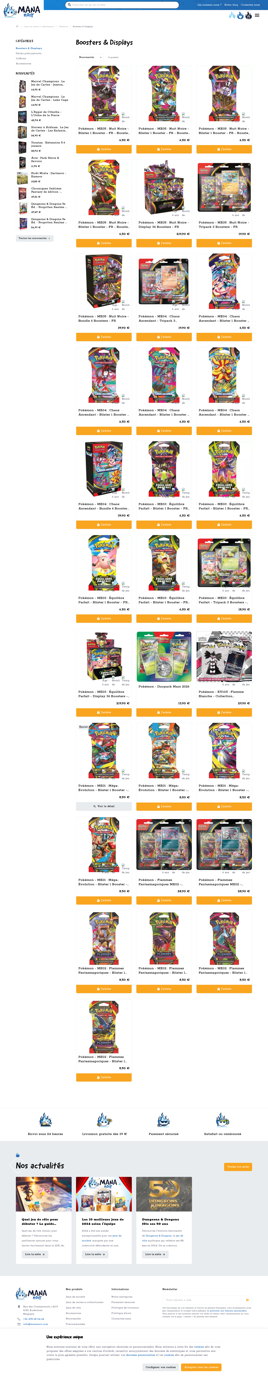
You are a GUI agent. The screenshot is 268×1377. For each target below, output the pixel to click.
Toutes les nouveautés (33, 238)
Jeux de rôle (73, 1307)
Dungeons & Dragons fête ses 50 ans (160, 1222)
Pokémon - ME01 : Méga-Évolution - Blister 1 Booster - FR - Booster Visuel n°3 (223, 788)
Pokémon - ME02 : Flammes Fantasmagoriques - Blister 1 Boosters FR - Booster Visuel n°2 (162, 970)
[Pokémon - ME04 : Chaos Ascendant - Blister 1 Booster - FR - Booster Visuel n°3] (164, 375)
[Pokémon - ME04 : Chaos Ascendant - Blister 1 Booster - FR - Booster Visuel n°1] (224, 281)
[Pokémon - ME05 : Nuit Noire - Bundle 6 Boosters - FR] (104, 281)
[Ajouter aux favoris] (127, 70)
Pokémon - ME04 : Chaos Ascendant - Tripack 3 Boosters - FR (159, 318)
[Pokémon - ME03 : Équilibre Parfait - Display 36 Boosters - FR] (104, 656)
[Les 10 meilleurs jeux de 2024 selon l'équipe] (104, 1194)
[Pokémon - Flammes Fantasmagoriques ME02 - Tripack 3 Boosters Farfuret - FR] (164, 844)
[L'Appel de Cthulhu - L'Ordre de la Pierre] (22, 117)
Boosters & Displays (29, 48)
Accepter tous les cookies (201, 1367)
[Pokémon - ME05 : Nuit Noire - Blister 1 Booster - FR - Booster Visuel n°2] (164, 93)
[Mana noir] (22, 10)
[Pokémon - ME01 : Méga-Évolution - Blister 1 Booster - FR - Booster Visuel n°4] (104, 844)
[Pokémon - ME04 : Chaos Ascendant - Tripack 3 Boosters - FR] (164, 281)
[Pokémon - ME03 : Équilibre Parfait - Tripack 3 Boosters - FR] (224, 563)
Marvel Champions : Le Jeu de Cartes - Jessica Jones (48, 85)
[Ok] (247, 1300)
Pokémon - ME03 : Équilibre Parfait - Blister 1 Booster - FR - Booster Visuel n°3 (103, 600)
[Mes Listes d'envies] (240, 15)
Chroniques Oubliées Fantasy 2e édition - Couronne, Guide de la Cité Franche (47, 193)
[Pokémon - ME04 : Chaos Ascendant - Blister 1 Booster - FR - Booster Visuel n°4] (224, 375)
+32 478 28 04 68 (33, 1319)
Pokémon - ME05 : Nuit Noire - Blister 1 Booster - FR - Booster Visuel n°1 (103, 131)
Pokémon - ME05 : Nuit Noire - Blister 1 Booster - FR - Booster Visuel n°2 (164, 131)
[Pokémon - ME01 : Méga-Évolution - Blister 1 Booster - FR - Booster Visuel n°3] (224, 750)
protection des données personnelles (228, 1311)
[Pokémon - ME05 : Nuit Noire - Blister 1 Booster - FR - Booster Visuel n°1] (104, 93)
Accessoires (23, 63)
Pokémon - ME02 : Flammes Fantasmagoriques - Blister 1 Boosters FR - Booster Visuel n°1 (102, 970)
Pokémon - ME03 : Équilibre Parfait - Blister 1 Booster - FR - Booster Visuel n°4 (163, 600)
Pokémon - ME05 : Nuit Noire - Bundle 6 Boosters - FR (103, 318)
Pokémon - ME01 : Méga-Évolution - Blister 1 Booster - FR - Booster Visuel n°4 (102, 882)
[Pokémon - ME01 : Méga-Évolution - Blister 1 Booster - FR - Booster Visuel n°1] (104, 750)
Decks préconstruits (28, 53)
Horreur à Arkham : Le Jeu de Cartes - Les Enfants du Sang (50, 131)
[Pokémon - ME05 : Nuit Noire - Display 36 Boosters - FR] (164, 187)
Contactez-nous (121, 1318)
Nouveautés (25, 73)
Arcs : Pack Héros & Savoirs (45, 159)
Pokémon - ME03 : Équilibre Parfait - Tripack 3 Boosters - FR (222, 600)
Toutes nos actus (238, 1166)
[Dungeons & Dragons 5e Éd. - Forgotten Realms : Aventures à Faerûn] (22, 208)
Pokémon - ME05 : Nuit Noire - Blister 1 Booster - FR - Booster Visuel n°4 (103, 225)
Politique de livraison (125, 1307)
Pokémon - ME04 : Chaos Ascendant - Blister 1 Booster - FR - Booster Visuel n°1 (224, 318)
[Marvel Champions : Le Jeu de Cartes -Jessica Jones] (22, 86)
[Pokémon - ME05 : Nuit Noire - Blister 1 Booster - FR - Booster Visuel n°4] (104, 187)
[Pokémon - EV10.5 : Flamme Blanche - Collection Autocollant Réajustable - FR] (224, 656)
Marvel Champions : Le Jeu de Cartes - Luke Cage (49, 98)
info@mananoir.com (35, 1324)
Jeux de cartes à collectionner (39, 26)
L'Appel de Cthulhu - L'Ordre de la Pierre (46, 113)
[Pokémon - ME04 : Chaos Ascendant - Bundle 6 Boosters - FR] (104, 469)
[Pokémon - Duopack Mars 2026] (164, 656)
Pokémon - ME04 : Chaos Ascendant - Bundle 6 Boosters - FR (103, 506)
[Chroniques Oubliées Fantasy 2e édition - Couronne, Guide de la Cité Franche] (22, 193)
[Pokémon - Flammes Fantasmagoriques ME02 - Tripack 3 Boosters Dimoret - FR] (224, 844)
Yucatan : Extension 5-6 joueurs (48, 144)
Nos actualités (40, 1166)
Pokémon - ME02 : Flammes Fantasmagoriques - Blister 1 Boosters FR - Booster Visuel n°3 (222, 970)
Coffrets (21, 58)
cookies (199, 1347)
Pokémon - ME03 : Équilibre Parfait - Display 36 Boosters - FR (103, 694)
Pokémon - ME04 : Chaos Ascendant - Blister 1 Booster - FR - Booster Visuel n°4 (224, 412)
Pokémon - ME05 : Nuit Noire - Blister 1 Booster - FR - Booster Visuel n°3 (224, 131)
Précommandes (75, 1324)
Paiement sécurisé (123, 1302)
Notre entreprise (121, 1296)
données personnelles (140, 1355)
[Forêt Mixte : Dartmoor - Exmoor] (22, 178)
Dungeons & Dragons (159, 1235)
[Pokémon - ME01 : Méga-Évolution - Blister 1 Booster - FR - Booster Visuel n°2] (164, 750)
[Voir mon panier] (248, 15)
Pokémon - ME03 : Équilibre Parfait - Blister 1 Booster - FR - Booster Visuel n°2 (223, 506)
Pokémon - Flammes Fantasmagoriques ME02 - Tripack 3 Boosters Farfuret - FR (162, 882)
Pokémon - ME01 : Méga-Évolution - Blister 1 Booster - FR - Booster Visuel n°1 (102, 788)
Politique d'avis (121, 1313)
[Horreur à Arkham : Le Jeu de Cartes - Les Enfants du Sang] (22, 132)
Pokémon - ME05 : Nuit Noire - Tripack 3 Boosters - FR (224, 225)
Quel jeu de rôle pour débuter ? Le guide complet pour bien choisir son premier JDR (43, 1222)
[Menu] (257, 15)
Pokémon (63, 26)
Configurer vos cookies (161, 1367)
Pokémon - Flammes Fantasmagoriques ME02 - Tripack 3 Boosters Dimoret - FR (222, 882)
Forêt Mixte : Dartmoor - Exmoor (48, 175)
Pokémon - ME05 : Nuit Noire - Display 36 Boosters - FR (164, 225)
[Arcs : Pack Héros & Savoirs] (22, 163)
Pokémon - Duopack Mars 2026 (164, 687)
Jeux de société (75, 1296)
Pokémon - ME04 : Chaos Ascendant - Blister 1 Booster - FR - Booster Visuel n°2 (103, 412)
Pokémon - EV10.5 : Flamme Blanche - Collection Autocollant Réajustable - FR (222, 694)
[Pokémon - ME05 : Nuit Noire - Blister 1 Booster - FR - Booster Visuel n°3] (224, 93)
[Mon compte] (232, 15)
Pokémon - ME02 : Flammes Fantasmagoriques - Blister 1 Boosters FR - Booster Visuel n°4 (102, 1059)
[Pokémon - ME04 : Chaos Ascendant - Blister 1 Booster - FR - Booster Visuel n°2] (104, 375)
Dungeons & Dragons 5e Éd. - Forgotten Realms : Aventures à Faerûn (48, 222)
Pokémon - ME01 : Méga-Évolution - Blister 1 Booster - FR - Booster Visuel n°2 (163, 788)
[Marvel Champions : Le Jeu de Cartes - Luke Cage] (22, 101)
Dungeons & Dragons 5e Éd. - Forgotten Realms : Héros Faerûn (48, 207)
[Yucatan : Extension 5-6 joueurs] (22, 147)
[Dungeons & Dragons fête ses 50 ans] (164, 1194)
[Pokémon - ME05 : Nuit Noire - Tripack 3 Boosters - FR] (224, 187)
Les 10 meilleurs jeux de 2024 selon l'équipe (103, 1222)
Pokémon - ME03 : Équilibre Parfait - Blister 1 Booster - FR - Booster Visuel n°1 (163, 506)
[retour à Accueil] (18, 26)
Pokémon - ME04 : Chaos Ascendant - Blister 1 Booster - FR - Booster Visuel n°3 (164, 412)
